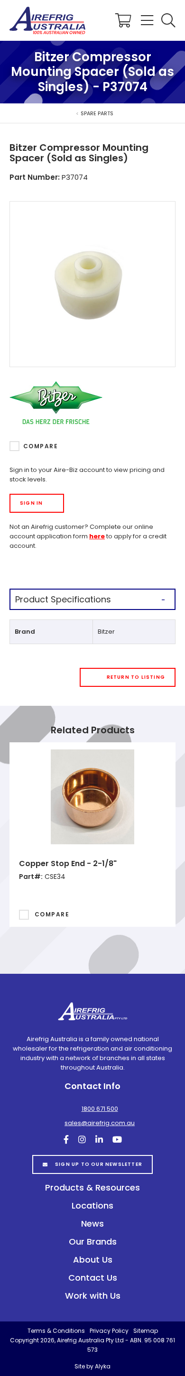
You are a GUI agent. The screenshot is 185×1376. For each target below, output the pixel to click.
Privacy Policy (109, 1331)
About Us (92, 1259)
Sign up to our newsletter (98, 1164)
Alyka (103, 1366)
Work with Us (92, 1296)
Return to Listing (136, 677)
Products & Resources (92, 1187)
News (92, 1223)
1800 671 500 (100, 1108)
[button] (168, 20)
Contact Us (92, 1278)
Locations (92, 1205)
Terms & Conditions (56, 1331)
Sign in (31, 503)
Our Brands (93, 1241)
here (97, 536)
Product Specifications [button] (63, 599)
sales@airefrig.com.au (100, 1122)
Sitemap (145, 1331)
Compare (40, 446)
